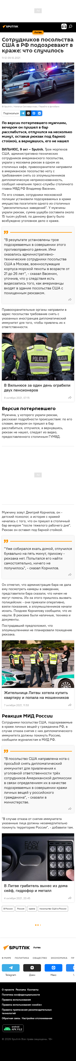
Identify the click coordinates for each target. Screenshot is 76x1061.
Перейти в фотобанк (49, 106)
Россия (20, 908)
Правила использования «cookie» (22, 1004)
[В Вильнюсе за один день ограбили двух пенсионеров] (38, 357)
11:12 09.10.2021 (11, 58)
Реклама (21, 989)
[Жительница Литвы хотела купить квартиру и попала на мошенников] (38, 664)
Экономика (59, 957)
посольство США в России (52, 908)
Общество (40, 957)
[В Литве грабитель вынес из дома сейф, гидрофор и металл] (38, 857)
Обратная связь (11, 1018)
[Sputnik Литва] (11, 28)
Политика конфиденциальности (21, 994)
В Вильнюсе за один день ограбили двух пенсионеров (37, 387)
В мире (6, 957)
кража (32, 908)
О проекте (8, 989)
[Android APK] (13, 1029)
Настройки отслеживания (37, 1018)
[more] (70, 299)
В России (8, 908)
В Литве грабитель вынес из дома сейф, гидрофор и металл (36, 888)
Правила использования (16, 999)
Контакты (33, 989)
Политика (22, 957)
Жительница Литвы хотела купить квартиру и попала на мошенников (36, 695)
